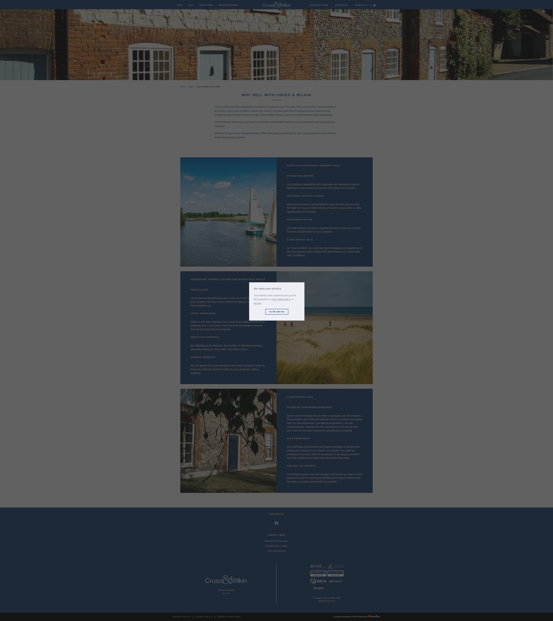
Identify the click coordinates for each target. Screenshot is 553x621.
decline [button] (257, 303)
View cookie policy (280, 299)
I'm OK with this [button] (277, 311)
